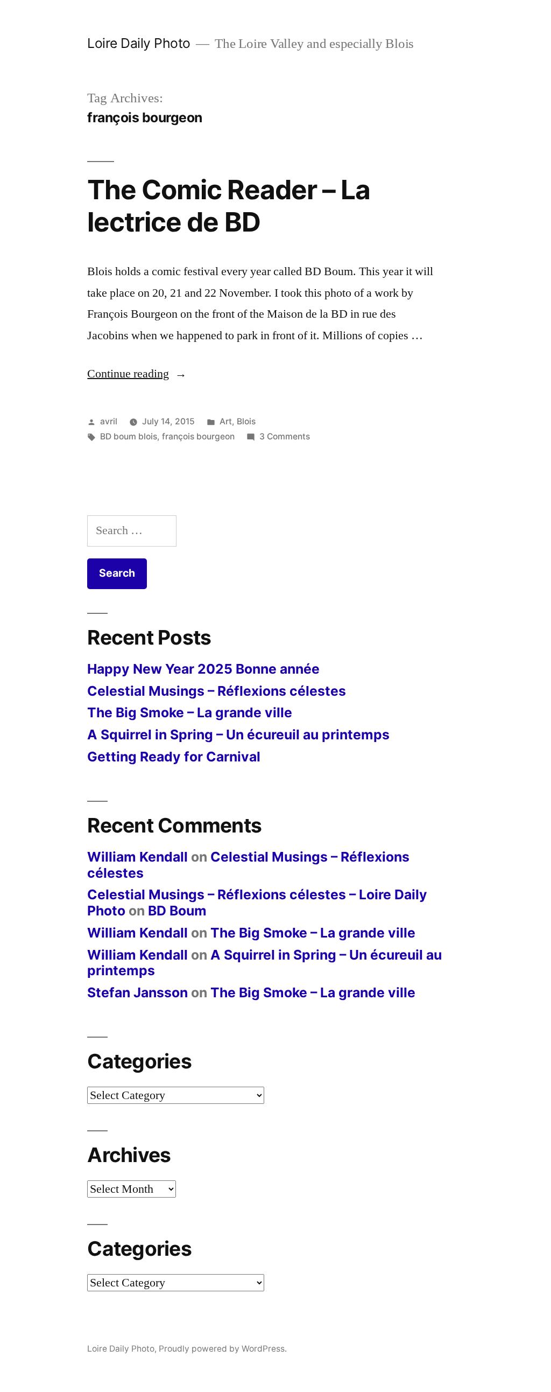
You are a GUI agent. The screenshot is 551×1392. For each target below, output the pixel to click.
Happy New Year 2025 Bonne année (203, 669)
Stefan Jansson (137, 992)
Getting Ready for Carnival (173, 757)
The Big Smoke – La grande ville (189, 712)
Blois (246, 421)
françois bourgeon (198, 436)
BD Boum (177, 911)
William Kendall (137, 857)
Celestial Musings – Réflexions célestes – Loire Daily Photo (257, 902)
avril (108, 421)
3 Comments (284, 436)
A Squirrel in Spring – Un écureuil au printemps (238, 734)
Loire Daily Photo (138, 43)
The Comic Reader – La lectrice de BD (228, 205)
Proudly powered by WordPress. (223, 1349)
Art (226, 421)
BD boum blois (128, 436)
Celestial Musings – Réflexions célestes (216, 691)
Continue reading (137, 373)
